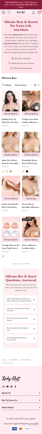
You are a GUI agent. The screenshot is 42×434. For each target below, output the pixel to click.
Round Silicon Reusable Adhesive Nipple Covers (30, 206)
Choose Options (11, 113)
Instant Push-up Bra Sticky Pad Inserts (10, 205)
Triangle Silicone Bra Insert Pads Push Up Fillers (11, 247)
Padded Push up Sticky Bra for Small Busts (10, 121)
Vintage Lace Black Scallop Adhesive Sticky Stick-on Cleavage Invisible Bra (30, 121)
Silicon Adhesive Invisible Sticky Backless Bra (29, 247)
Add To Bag (31, 198)
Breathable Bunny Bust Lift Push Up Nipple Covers (29, 162)
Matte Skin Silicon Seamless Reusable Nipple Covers (10, 162)
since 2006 (34, 423)
